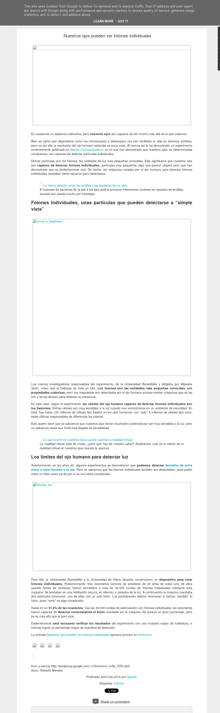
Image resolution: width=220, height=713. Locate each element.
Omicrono (144, 634)
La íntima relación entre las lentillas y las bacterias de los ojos (85, 185)
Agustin (132, 677)
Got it (123, 21)
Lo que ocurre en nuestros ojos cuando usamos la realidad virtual (87, 439)
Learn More (103, 21)
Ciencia (119, 683)
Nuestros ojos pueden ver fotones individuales (107, 35)
